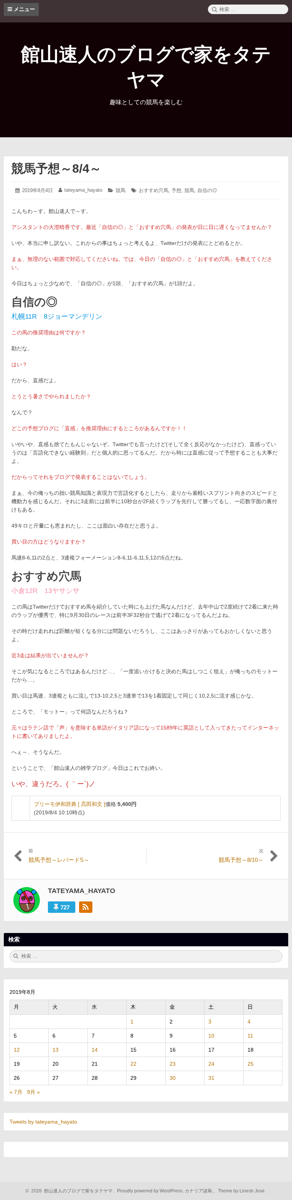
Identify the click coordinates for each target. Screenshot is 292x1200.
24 (211, 1064)
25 (251, 1064)
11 (250, 1036)
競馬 (120, 190)
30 (173, 1078)
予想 (176, 190)
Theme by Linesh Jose (242, 1191)
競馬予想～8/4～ (56, 168)
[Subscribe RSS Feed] (85, 907)
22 (133, 1064)
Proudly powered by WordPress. (150, 1191)
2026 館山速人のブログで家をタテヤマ (70, 1191)
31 (211, 1078)
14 (95, 1050)
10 (211, 1036)
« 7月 (16, 1092)
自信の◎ (207, 190)
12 (17, 1050)
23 (173, 1064)
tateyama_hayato (83, 190)
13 (55, 1050)
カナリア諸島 (199, 1191)
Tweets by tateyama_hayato (43, 1122)
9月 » (33, 1092)
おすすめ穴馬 (153, 190)
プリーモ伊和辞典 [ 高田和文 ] (69, 804)
